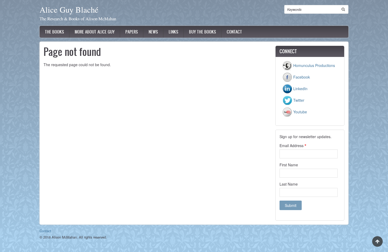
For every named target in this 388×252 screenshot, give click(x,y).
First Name (289, 164)
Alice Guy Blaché (69, 9)
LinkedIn (299, 88)
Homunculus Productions (313, 65)
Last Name (289, 184)
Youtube (299, 111)
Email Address (292, 145)
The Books (54, 32)
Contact (234, 32)
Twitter (298, 100)
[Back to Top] (377, 241)
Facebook (301, 77)
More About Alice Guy (95, 32)
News (153, 32)
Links (173, 32)
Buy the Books (202, 32)
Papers (131, 32)
